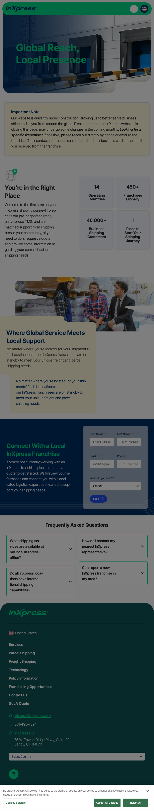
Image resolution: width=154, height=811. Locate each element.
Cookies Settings (16, 802)
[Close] (147, 791)
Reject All (135, 802)
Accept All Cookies (107, 802)
